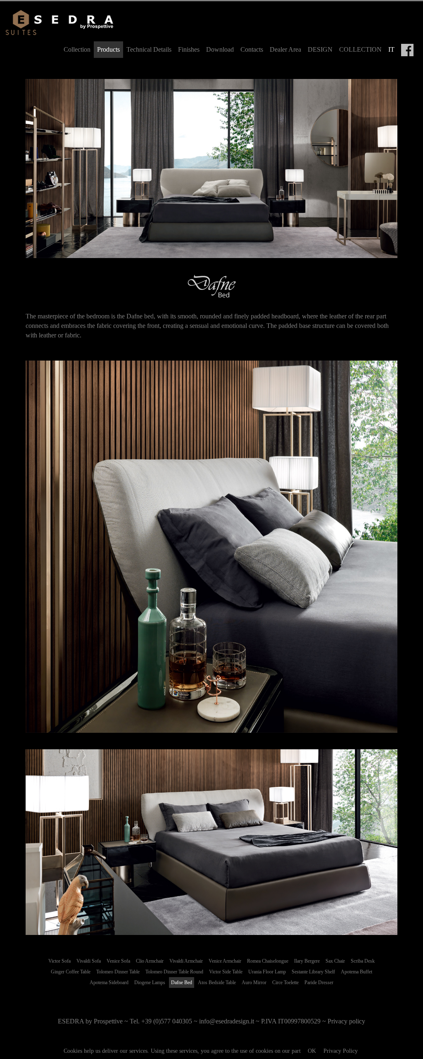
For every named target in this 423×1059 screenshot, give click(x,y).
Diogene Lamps (149, 982)
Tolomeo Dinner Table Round (174, 972)
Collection (77, 49)
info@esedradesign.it (226, 1021)
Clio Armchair (150, 961)
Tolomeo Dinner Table (118, 972)
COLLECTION (360, 49)
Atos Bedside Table (217, 982)
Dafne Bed (181, 982)
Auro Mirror (254, 982)
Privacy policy (346, 1021)
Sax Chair (335, 961)
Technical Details (148, 49)
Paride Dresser (318, 982)
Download (220, 49)
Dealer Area (285, 49)
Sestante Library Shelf (313, 972)
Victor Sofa (59, 961)
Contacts (251, 49)
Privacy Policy (340, 1051)
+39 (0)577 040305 (166, 1021)
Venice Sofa (118, 961)
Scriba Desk (363, 961)
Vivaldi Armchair (186, 961)
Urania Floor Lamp (267, 972)
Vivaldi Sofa (88, 961)
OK (312, 1051)
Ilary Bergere (307, 961)
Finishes (189, 49)
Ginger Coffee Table (70, 972)
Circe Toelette (285, 982)
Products (108, 49)
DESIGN (320, 49)
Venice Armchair (225, 961)
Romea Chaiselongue (267, 961)
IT (391, 49)
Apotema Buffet (356, 972)
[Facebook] (407, 49)
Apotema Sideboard (109, 982)
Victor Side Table (225, 972)
